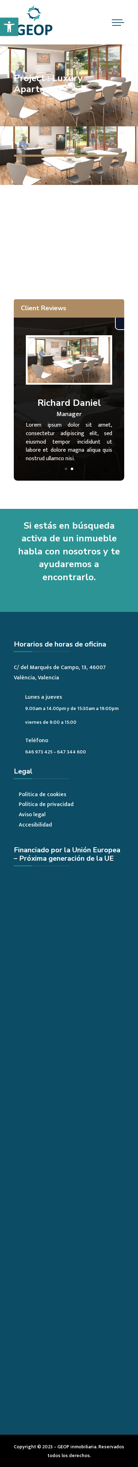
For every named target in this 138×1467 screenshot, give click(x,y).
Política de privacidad (46, 804)
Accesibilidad (35, 825)
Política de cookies (42, 794)
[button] (9, 27)
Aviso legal (32, 814)
